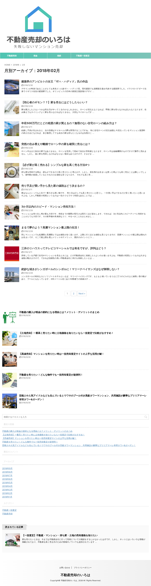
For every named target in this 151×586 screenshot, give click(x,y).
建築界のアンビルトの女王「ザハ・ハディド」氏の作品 (54, 81)
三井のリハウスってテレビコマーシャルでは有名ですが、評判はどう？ (63, 248)
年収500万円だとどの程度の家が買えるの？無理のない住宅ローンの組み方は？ (69, 123)
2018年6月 (7, 479)
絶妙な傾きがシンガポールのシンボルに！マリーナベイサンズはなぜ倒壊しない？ (70, 269)
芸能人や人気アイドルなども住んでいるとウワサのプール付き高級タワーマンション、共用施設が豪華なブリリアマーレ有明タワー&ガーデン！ (69, 445)
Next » (82, 293)
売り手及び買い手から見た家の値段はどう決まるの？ (53, 185)
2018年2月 (7, 493)
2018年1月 (7, 496)
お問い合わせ (64, 567)
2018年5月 (7, 482)
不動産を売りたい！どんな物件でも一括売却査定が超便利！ (51, 374)
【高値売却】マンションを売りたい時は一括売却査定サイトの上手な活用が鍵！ (61, 353)
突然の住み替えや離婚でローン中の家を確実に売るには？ (55, 144)
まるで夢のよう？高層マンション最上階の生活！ (50, 227)
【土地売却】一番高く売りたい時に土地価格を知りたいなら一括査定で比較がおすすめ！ (66, 332)
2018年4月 (7, 486)
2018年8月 (7, 472)
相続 (59, 55)
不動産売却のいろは (75, 575)
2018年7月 (7, 475)
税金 (35, 55)
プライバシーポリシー (83, 567)
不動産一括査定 (83, 55)
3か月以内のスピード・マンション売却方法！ (48, 206)
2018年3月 (7, 489)
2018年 (16, 65)
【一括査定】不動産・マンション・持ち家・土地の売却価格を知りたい (60, 535)
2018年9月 (7, 468)
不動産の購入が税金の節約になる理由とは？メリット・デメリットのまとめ (59, 312)
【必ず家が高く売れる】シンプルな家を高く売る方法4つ (55, 164)
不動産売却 (12, 55)
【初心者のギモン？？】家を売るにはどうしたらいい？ (54, 102)
